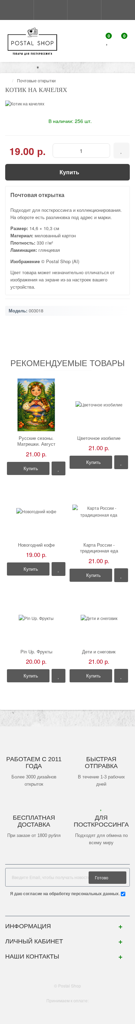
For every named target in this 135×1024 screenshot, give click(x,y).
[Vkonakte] (68, 909)
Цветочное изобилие (98, 438)
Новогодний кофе (36, 545)
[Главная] (7, 80)
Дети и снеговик (99, 652)
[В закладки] (58, 468)
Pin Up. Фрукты (36, 652)
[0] (107, 42)
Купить (30, 468)
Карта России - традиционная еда (99, 548)
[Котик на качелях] (67, 103)
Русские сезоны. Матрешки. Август (36, 441)
